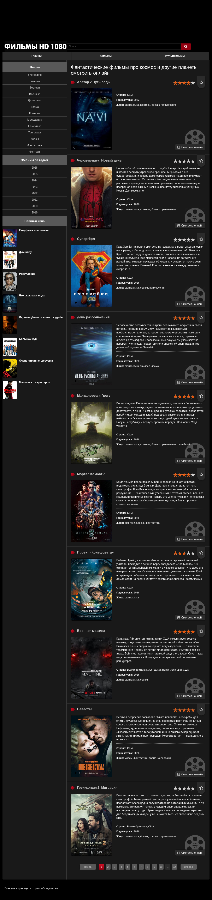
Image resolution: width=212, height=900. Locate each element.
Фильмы (106, 55)
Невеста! (84, 709)
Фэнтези (34, 151)
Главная (36, 55)
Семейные (34, 126)
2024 (34, 180)
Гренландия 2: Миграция (97, 787)
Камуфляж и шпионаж (34, 230)
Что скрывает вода (32, 295)
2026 (34, 167)
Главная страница (16, 888)
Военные (34, 94)
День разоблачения (93, 317)
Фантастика (34, 145)
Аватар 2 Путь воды (94, 82)
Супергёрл (86, 239)
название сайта (36, 46)
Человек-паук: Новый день (99, 160)
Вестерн (34, 87)
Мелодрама (34, 119)
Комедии (34, 113)
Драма (35, 106)
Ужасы (34, 138)
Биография (35, 74)
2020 (34, 206)
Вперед (188, 866)
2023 (34, 186)
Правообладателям (46, 888)
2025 (34, 174)
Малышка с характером (35, 382)
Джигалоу (25, 252)
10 (161, 866)
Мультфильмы (175, 55)
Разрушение (27, 273)
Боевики (34, 81)
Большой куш (28, 338)
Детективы (34, 100)
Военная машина (91, 631)
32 (174, 866)
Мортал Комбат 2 (91, 474)
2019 (34, 212)
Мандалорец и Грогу (94, 395)
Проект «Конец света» (95, 552)
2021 (34, 199)
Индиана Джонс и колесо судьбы (41, 317)
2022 (34, 193)
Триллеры (34, 132)
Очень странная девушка (36, 360)
